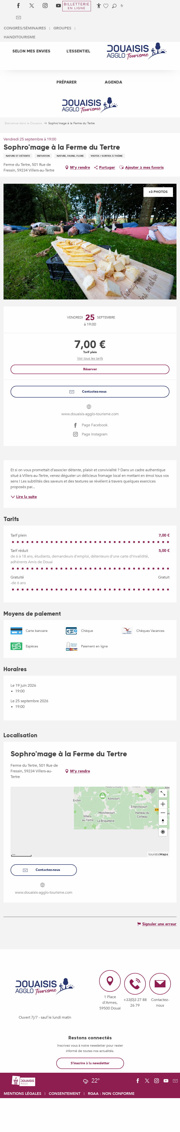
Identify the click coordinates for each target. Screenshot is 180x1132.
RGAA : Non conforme (111, 1093)
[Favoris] (106, 6)
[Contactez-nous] (18, 18)
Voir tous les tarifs (90, 358)
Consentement (64, 1093)
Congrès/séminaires (25, 28)
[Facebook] (18, 6)
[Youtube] (58, 6)
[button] (114, 6)
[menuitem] (31, 51)
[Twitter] (31, 6)
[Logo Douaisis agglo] (23, 1080)
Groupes (62, 28)
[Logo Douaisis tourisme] (45, 986)
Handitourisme (19, 37)
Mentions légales (22, 1093)
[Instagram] (45, 6)
